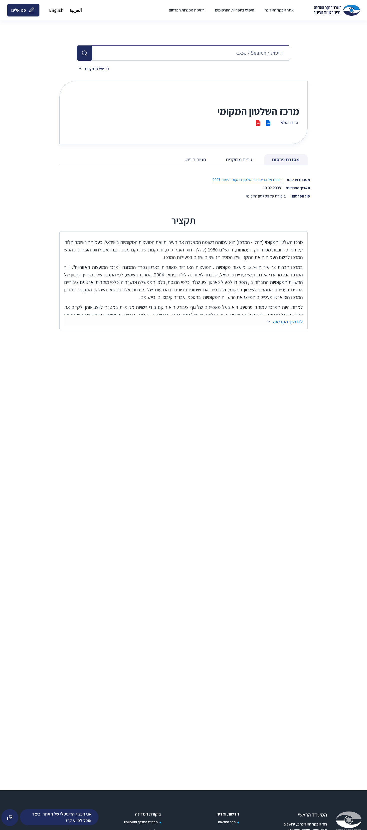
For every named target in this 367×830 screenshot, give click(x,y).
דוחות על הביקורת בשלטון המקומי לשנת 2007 (247, 179)
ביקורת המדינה (148, 814)
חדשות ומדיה (227, 814)
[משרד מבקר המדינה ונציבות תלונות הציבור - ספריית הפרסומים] (337, 10)
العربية (76, 10)
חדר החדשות (227, 822)
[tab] (286, 159)
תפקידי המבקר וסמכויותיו (141, 822)
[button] (84, 53)
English (56, 10)
